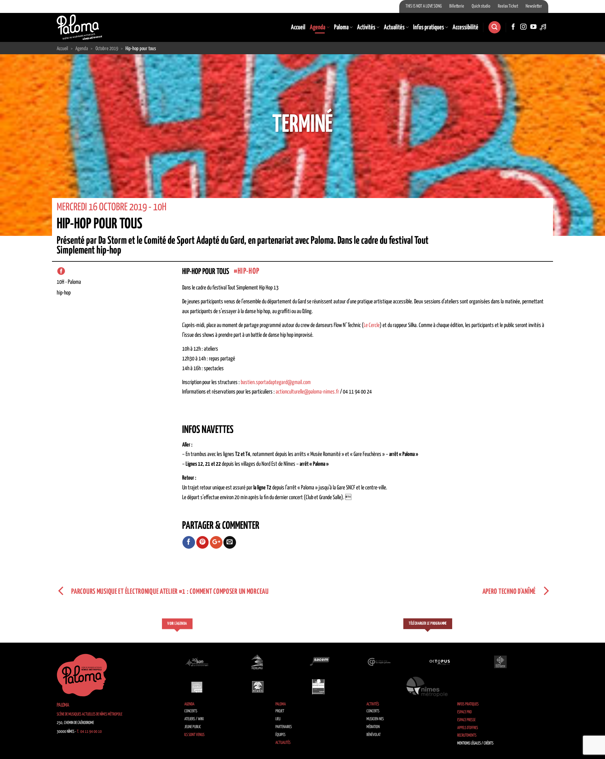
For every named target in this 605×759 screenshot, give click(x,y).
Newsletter (534, 6)
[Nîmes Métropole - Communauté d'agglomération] (426, 687)
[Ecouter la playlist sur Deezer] (543, 27)
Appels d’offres (467, 728)
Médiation (373, 727)
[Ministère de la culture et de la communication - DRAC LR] (318, 687)
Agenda (317, 27)
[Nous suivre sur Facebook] (513, 27)
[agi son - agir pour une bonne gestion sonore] (197, 662)
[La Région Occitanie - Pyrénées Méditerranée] (500, 662)
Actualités (394, 27)
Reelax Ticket (508, 6)
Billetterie (456, 6)
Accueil (298, 27)
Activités (366, 27)
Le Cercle (372, 325)
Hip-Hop (248, 271)
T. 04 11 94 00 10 (89, 732)
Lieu (277, 719)
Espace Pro (464, 712)
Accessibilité (465, 27)
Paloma (341, 27)
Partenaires (283, 727)
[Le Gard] (197, 687)
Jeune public (192, 727)
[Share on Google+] (216, 542)
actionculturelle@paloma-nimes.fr (307, 392)
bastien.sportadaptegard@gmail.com (276, 382)
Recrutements (466, 735)
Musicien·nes (375, 719)
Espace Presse (466, 720)
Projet (279, 711)
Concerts (190, 711)
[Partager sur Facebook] (188, 542)
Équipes (280, 735)
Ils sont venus (194, 735)
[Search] (494, 27)
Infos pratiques (428, 27)
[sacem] (318, 662)
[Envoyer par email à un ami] (229, 542)
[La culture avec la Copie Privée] (379, 662)
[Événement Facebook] (61, 271)
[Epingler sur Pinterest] (202, 542)
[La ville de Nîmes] (257, 687)
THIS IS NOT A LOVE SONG (424, 6)
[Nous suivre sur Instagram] (523, 27)
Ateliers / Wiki (194, 719)
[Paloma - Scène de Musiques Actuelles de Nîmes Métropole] (79, 27)
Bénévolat (373, 735)
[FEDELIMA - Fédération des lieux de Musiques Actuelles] (257, 662)
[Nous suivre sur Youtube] (533, 27)
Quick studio (481, 6)
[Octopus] (439, 662)
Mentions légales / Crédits (475, 743)
